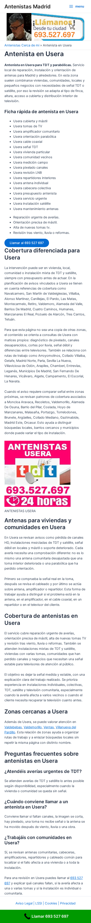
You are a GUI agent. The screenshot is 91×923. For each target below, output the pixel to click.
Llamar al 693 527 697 (27, 243)
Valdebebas (13, 727)
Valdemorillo (33, 727)
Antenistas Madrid (27, 6)
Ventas (49, 727)
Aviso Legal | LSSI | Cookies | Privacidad (45, 903)
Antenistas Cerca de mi (21, 45)
